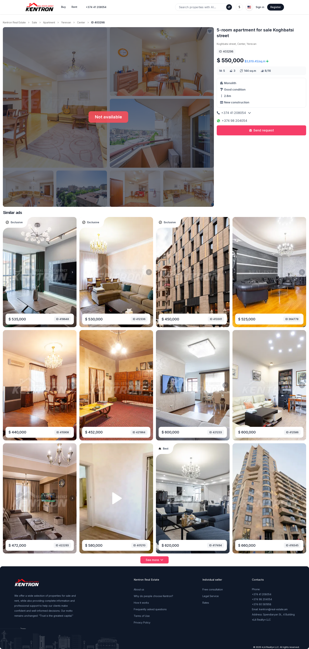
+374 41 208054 (96, 7)
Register (275, 7)
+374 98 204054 (234, 121)
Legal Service (210, 596)
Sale (34, 22)
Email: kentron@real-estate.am (270, 609)
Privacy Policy (142, 622)
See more (152, 560)
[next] (72, 272)
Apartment (49, 22)
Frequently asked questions (150, 609)
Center (81, 22)
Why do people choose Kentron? (153, 596)
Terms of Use (142, 615)
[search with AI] (229, 7)
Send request (263, 130)
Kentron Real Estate (14, 22)
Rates (205, 602)
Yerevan (66, 22)
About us (139, 589)
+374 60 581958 (261, 604)
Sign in (260, 7)
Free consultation (212, 589)
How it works (141, 602)
